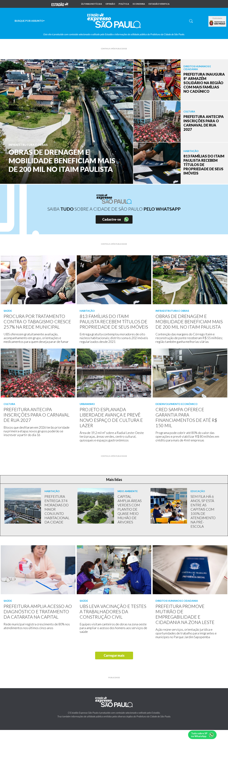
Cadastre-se (111, 219)
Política (124, 4)
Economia (139, 4)
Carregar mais (114, 655)
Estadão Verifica (159, 4)
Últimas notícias (91, 4)
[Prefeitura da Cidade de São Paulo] (217, 22)
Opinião (110, 4)
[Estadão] (59, 4)
